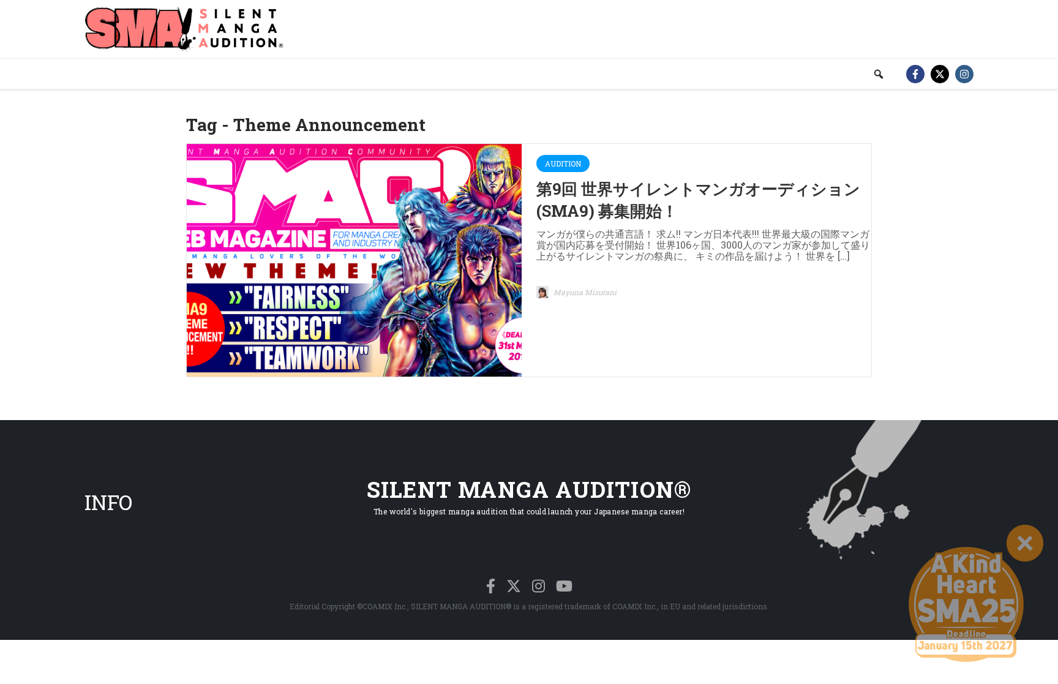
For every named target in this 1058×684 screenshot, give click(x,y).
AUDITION (563, 163)
